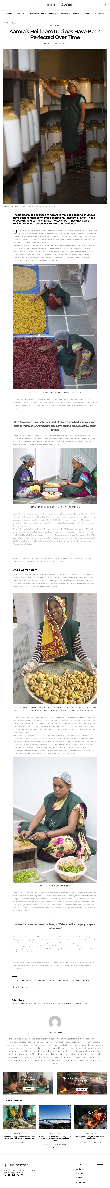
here (74, 962)
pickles (86, 1003)
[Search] (105, 5)
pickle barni (78, 1003)
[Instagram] (5, 1174)
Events (76, 14)
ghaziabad (37, 1003)
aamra (15, 1003)
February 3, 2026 (24, 1142)
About (78, 1165)
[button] (53, 1147)
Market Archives (81, 1076)
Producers (28, 1077)
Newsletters (99, 14)
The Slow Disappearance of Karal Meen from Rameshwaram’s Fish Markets (19, 1138)
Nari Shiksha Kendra (64, 1003)
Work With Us (81, 1173)
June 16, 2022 (76, 1084)
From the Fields (55, 25)
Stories (9, 14)
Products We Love (37, 14)
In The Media (81, 1169)
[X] (18, 1174)
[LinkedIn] (13, 1174)
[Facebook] (9, 1174)
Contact (79, 1178)
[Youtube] (22, 1174)
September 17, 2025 (96, 1142)
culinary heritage (26, 1003)
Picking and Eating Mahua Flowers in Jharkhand (90, 1138)
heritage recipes (49, 1003)
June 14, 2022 (21, 1083)
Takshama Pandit (55, 1033)
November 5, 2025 (60, 1144)
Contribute (100, 1165)
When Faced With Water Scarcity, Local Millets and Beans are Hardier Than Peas (55, 1139)
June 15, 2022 (48, 43)
